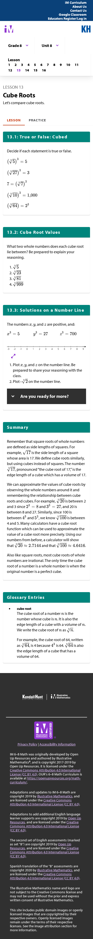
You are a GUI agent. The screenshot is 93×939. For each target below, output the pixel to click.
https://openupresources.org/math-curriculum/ (45, 780)
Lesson (14, 120)
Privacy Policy (27, 744)
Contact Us (78, 10)
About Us (79, 6)
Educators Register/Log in (67, 18)
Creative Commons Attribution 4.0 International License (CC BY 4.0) (45, 772)
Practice (37, 120)
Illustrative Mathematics (54, 796)
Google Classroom (73, 14)
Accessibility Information (57, 744)
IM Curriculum (76, 2)
